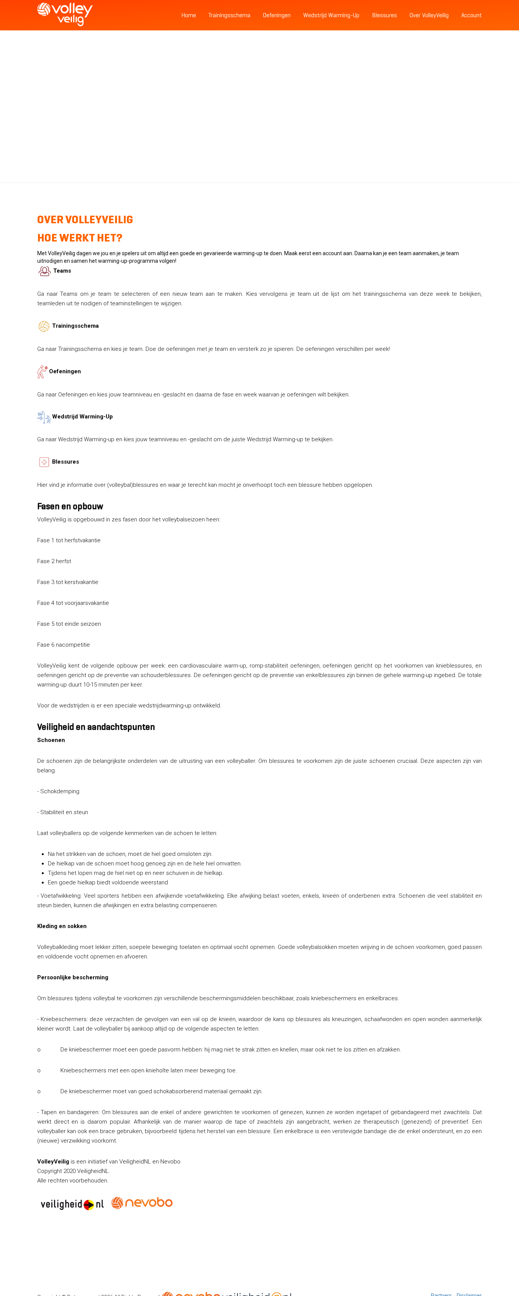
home (188, 15)
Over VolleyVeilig (429, 15)
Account (471, 15)
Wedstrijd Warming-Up (331, 15)
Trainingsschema (229, 15)
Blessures (384, 15)
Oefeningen (277, 15)
